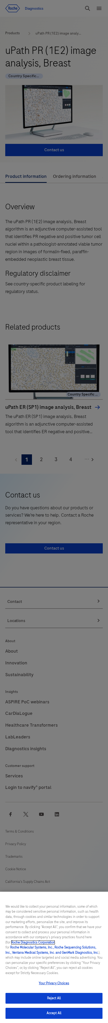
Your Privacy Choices (54, 983)
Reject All (54, 998)
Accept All (54, 1013)
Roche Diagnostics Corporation (33, 942)
